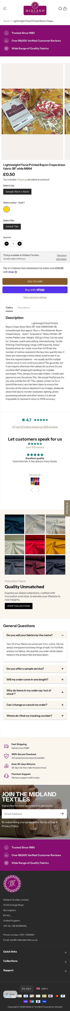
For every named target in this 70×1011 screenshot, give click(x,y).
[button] (5, 8)
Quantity (7, 237)
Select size (8, 185)
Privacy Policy (10, 826)
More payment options (35, 297)
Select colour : (13, 202)
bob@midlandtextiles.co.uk (23, 939)
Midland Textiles (34, 1007)
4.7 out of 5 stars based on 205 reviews (35, 426)
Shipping (21, 179)
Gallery (9, 307)
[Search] (60, 8)
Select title (8, 220)
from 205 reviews (35, 447)
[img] (35, 444)
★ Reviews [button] (67, 508)
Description (24, 307)
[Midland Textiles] (35, 8)
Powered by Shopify (52, 1007)
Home (6, 21)
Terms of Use (47, 822)
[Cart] (65, 8)
